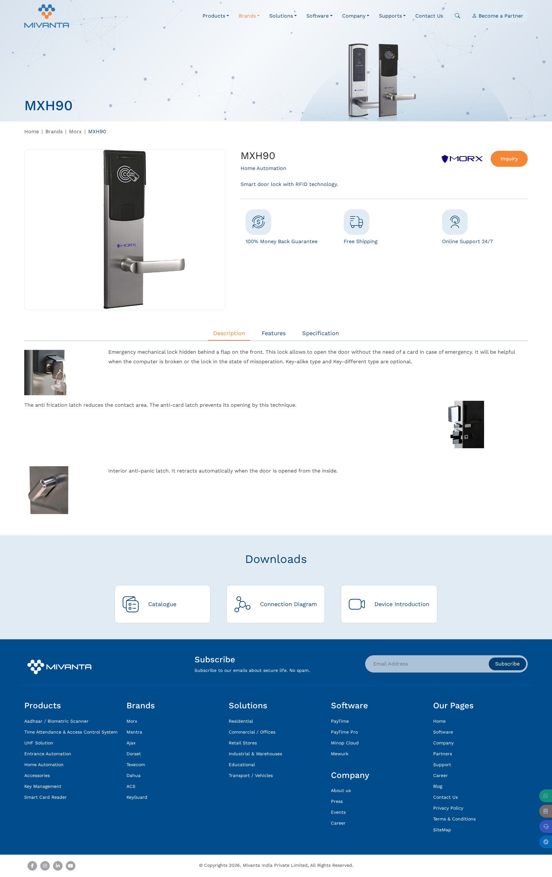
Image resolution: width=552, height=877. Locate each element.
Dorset (133, 753)
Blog (437, 786)
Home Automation (44, 764)
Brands (54, 131)
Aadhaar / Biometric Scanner (56, 721)
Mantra (134, 732)
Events (338, 812)
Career (338, 823)
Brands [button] (247, 16)
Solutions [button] (281, 16)
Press (337, 801)
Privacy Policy (448, 808)
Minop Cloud (345, 742)
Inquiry (509, 159)
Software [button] (317, 16)
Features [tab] (274, 333)
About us (341, 790)
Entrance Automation (47, 753)
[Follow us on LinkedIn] (58, 866)
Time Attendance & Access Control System (71, 732)
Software (443, 732)
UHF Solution (38, 742)
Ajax (130, 742)
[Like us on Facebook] (32, 866)
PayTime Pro (344, 732)
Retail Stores (243, 742)
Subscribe (507, 664)
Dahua (133, 775)
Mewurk (340, 753)
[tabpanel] (276, 430)
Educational (242, 764)
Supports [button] (390, 16)
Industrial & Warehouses (255, 753)
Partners (442, 753)
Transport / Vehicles (251, 775)
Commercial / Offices (252, 732)
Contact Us (429, 16)
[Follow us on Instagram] (45, 866)
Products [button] (214, 16)
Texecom (135, 764)
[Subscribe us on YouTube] (70, 866)
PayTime (340, 721)
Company (443, 742)
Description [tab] (229, 333)
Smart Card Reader (45, 797)
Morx (75, 131)
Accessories (37, 775)
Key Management (42, 786)
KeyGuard (136, 797)
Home (31, 131)
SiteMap (442, 829)
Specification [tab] (320, 333)
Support (442, 764)
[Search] (457, 16)
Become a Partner (500, 16)
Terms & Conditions (454, 818)
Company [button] (353, 16)
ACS (130, 786)
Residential (241, 721)
